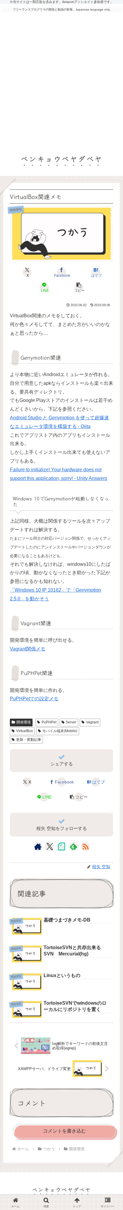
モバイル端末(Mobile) (59, 731)
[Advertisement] (61, 80)
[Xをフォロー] (49, 846)
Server (71, 722)
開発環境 (23, 722)
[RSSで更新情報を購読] (85, 846)
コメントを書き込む (64, 1130)
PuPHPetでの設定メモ (34, 698)
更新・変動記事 (28, 740)
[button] (78, 287)
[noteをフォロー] (61, 846)
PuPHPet (48, 722)
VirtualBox (24, 731)
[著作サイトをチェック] (38, 846)
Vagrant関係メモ (27, 648)
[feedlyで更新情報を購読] (73, 846)
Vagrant (92, 722)
